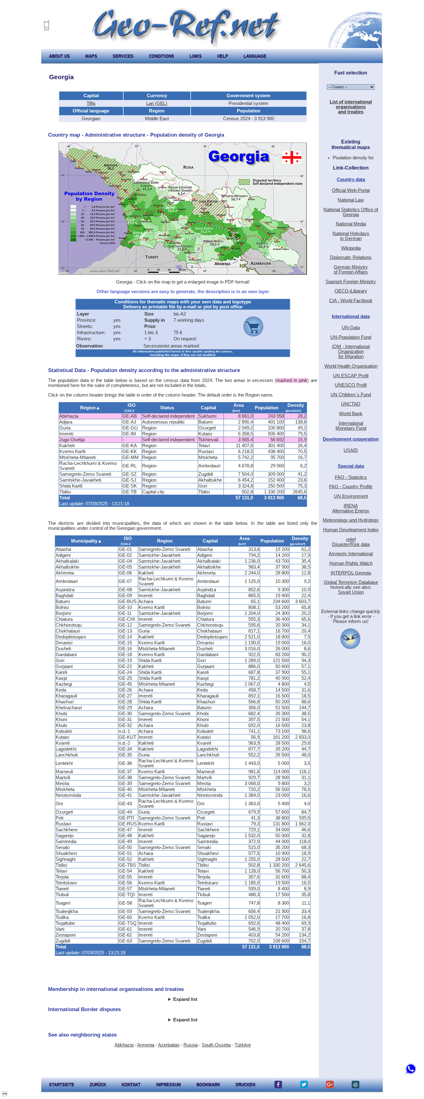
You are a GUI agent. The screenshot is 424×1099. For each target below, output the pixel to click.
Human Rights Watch (350, 563)
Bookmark (208, 1084)
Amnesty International (351, 553)
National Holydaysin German (350, 236)
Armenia (145, 1044)
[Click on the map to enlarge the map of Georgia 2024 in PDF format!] (183, 273)
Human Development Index (351, 529)
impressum (168, 1084)
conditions (161, 56)
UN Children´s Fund (351, 394)
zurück (98, 1084)
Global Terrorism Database (351, 582)
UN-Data (351, 327)
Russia (190, 1044)
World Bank (351, 413)
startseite (61, 1084)
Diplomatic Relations (351, 257)
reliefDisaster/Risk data (351, 542)
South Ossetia (216, 1044)
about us (59, 56)
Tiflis (91, 103)
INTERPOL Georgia (351, 572)
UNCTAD (350, 404)
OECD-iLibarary (351, 290)
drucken (245, 1084)
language (255, 56)
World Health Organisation (350, 366)
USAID (351, 450)
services (123, 56)
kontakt (131, 1084)
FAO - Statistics (351, 477)
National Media (351, 223)
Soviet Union (351, 592)
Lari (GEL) (156, 103)
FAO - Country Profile (350, 486)
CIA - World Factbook (350, 300)
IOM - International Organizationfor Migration (351, 351)
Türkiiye (243, 1044)
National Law (351, 200)
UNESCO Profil (351, 385)
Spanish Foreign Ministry (351, 281)
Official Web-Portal (351, 190)
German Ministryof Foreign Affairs (351, 270)
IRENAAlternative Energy (350, 508)
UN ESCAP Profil (350, 375)
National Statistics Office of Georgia (350, 212)
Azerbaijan (168, 1044)
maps (91, 56)
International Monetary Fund (351, 426)
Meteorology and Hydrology (351, 520)
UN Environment (351, 496)
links (196, 56)
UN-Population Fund (350, 337)
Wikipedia (351, 248)
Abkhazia (124, 1044)
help (222, 56)
